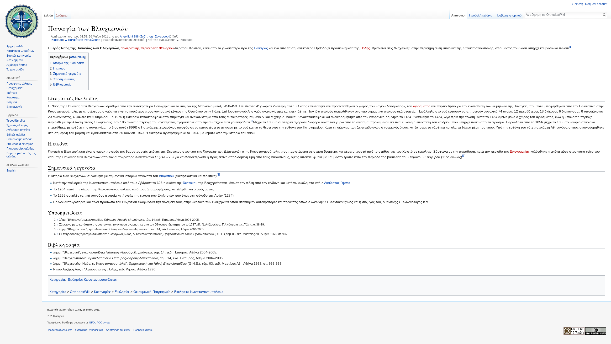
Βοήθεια (11, 102)
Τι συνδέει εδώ (15, 120)
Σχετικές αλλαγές (17, 125)
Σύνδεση (577, 4)
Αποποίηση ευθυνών (118, 329)
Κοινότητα (13, 97)
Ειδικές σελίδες (16, 134)
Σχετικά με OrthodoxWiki (89, 329)
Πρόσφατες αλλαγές (19, 83)
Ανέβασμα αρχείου (18, 130)
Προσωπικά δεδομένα (59, 329)
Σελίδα (48, 15)
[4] (218, 174)
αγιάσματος (421, 106)
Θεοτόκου (190, 183)
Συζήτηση (146, 36)
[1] (570, 46)
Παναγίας (261, 48)
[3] (463, 155)
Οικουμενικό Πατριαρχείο (151, 292)
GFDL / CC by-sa (99, 322)
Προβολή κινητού (143, 329)
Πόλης (365, 48)
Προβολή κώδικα (480, 15)
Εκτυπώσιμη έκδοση (19, 139)
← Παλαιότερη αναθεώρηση (82, 39)
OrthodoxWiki (80, 292)
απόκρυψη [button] (77, 57)
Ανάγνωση (458, 15)
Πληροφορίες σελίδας (20, 148)
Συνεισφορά (162, 36)
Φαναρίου (166, 48)
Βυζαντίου (166, 176)
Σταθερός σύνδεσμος (19, 144)
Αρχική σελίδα (15, 46)
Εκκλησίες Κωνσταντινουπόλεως (92, 279)
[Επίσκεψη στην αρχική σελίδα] (21, 19)
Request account (596, 4)
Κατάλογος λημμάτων (20, 51)
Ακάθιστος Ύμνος (337, 183)
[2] (251, 120)
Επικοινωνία (14, 106)
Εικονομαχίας (520, 151)
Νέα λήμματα (14, 60)
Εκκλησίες (122, 292)
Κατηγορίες (57, 292)
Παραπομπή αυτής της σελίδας (21, 155)
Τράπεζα (11, 93)
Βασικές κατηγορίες (18, 55)
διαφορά (57, 39)
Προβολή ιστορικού (508, 15)
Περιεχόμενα (14, 88)
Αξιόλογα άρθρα (16, 65)
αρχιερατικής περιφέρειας (139, 48)
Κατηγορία (57, 279)
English (11, 170)
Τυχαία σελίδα (15, 69)
